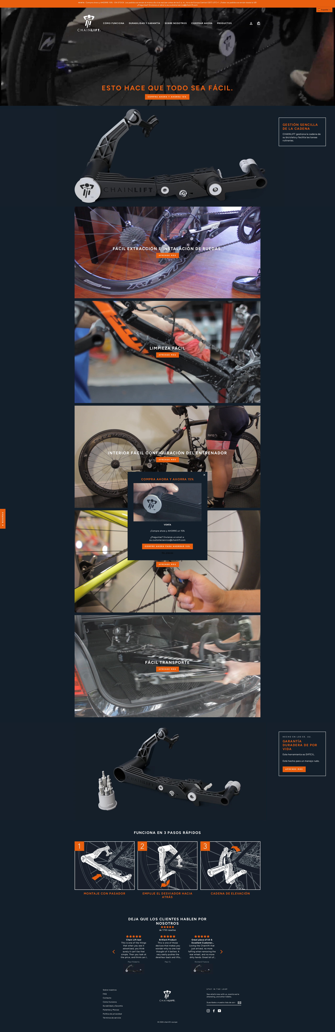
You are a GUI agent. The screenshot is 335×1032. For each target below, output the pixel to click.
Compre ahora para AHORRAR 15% (167, 546)
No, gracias (167, 552)
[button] (324, 9)
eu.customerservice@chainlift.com (167, 540)
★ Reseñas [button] (3, 519)
